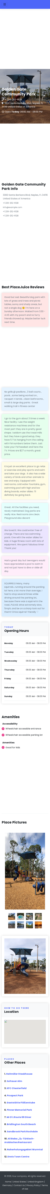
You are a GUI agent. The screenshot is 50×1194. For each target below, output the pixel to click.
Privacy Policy (33, 1185)
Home (8, 1181)
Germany (7, 1185)
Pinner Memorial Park (19, 1109)
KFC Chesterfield (17, 1088)
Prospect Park (15, 1095)
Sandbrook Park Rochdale (22, 1131)
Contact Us (19, 1185)
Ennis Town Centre (18, 1156)
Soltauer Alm (14, 1081)
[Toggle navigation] (5, 4)
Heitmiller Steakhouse (19, 1073)
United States (19, 1181)
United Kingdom (36, 1181)
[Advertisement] (25, 40)
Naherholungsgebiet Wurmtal (25, 1149)
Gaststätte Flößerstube (21, 1102)
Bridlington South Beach (21, 1124)
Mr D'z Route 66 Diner (19, 1117)
